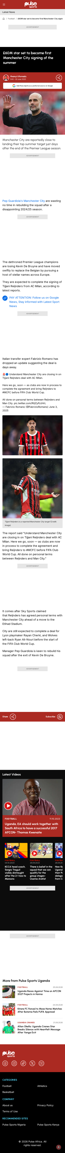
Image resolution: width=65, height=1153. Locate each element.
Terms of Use (10, 1111)
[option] (16, 863)
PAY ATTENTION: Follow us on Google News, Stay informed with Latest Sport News (34, 302)
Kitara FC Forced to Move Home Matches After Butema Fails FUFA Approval (40, 1010)
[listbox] (34, 862)
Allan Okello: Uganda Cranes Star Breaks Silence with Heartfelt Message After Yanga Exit (39, 1029)
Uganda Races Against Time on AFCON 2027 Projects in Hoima (39, 993)
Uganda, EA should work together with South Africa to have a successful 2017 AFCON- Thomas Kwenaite (31, 828)
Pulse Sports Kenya (48, 1124)
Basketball (8, 1092)
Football (11, 19)
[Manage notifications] (58, 1147)
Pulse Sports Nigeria (14, 1124)
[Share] (59, 78)
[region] (32, 862)
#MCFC (6, 392)
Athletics (42, 1085)
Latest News (8, 12)
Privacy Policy (45, 1105)
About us (7, 1105)
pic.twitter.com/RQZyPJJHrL (30, 403)
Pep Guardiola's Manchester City (23, 200)
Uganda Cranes (26, 1022)
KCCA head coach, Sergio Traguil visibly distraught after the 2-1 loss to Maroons (15, 872)
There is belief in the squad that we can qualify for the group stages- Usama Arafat (41, 872)
